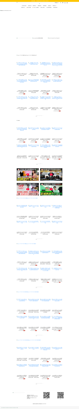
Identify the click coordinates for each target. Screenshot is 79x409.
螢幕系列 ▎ (23, 7)
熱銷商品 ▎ (30, 5)
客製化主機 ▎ (43, 7)
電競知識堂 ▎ (55, 7)
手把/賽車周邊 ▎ (49, 7)
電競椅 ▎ (49, 5)
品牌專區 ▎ (34, 5)
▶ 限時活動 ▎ (24, 5)
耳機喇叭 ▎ (54, 5)
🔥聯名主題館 (28, 7)
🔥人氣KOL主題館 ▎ (35, 7)
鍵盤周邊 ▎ (40, 5)
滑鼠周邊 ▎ (45, 5)
